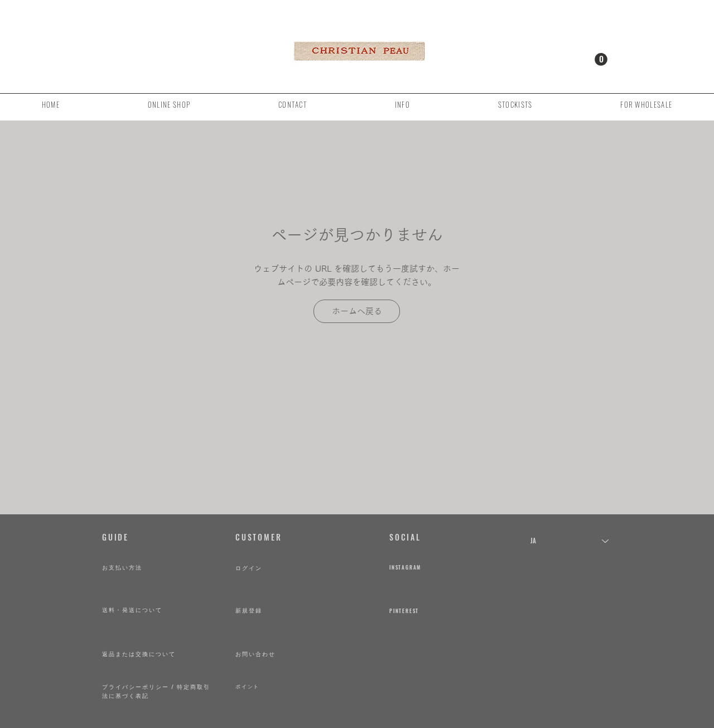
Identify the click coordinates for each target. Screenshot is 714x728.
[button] (601, 59)
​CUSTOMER (258, 537)
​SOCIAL (405, 537)
